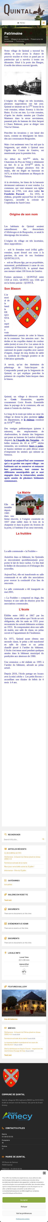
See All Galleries (10, 1019)
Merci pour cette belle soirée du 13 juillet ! (19, 866)
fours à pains (36, 446)
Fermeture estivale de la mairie (15, 863)
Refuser (24, 1207)
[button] (44, 1173)
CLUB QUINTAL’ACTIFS (12, 853)
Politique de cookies (23, 1219)
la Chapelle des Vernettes (26, 440)
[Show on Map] (43, 22)
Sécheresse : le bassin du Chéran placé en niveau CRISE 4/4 (22, 858)
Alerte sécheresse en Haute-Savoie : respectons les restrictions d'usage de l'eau (23, 1050)
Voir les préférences (24, 1213)
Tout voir (8, 900)
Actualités (8, 884)
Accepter (24, 1200)
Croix (13, 399)
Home (6, 39)
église (41, 417)
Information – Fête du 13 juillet (15, 870)
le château (29, 419)
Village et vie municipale (20, 39)
